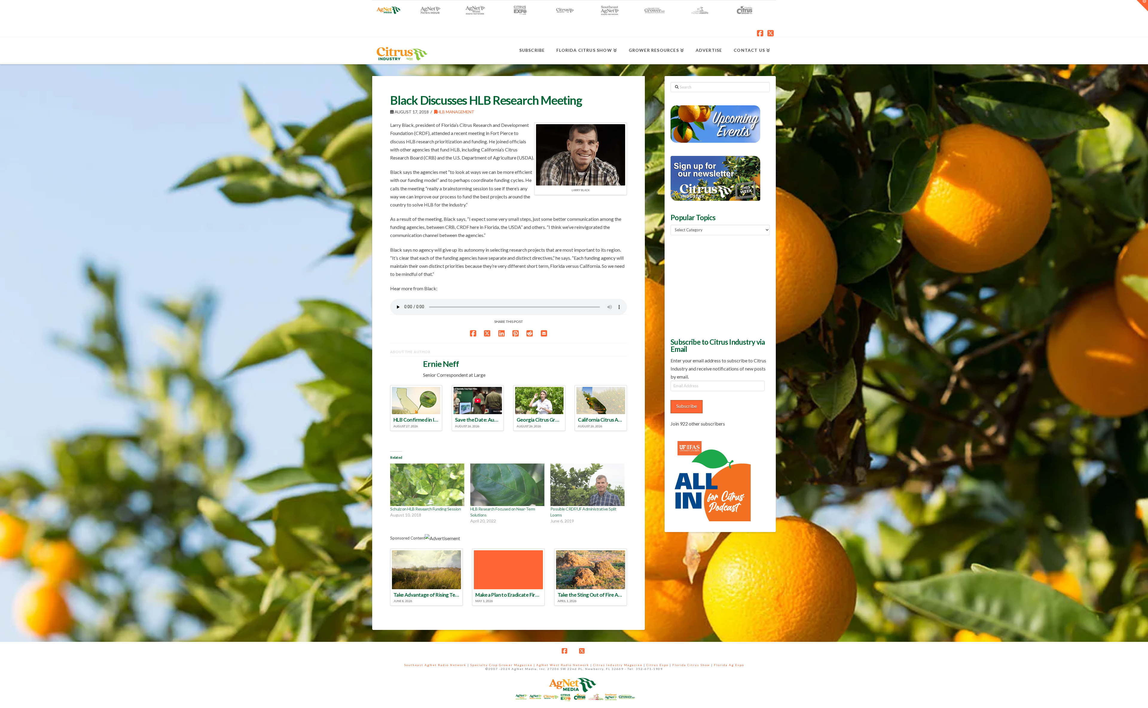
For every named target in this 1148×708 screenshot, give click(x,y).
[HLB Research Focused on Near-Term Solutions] (507, 485)
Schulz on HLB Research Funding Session (425, 508)
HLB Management (455, 111)
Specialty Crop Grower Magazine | (503, 665)
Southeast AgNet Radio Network (435, 665)
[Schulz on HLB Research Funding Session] (427, 485)
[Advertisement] (715, 285)
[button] (1142, 5)
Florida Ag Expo (729, 665)
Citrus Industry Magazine (617, 665)
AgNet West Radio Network (562, 665)
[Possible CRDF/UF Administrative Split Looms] (587, 485)
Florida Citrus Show (691, 665)
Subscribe (686, 406)
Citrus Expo (657, 665)
